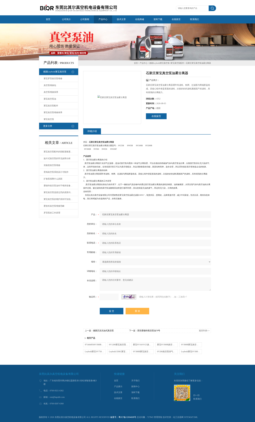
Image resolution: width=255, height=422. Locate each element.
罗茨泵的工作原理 (52, 213)
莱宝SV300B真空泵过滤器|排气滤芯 (167, 345)
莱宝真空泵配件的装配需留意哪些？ (60, 152)
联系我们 (135, 398)
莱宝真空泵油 (50, 99)
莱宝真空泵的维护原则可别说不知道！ (61, 199)
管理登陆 (158, 417)
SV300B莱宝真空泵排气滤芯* (191, 345)
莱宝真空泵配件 (51, 106)
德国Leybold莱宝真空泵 (54, 72)
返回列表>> (204, 331)
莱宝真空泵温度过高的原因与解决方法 (61, 192)
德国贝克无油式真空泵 (103, 331)
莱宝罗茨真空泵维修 (53, 78)
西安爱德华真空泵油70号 (148, 331)
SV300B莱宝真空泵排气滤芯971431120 (143, 351)
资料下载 (135, 392)
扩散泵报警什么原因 (53, 179)
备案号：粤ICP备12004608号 (123, 417)
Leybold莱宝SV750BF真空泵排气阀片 (95, 351)
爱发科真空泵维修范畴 (54, 206)
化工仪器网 (178, 417)
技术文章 (118, 392)
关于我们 (135, 381)
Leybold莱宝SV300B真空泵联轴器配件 (191, 351)
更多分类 (47, 126)
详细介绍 (92, 131)
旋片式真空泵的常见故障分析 (57, 158)
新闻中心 (135, 386)
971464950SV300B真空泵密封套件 (95, 345)
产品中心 (143, 63)
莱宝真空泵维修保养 (53, 112)
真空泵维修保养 (51, 92)
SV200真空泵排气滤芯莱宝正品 (167, 351)
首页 (136, 63)
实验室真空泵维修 (52, 165)
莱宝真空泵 (49, 119)
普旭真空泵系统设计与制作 (56, 172)
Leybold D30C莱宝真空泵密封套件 (119, 351)
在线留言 (156, 116)
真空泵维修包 (50, 85)
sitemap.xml (191, 417)
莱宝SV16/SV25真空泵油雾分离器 (143, 345)
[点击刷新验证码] (128, 296)
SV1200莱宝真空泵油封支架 (119, 345)
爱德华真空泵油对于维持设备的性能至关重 (61, 186)
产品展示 (118, 386)
